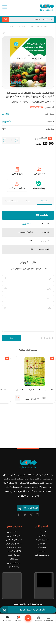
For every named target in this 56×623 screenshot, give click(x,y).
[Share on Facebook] (9, 33)
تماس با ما (42, 532)
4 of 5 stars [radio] (44, 338)
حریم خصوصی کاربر (42, 555)
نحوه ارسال (42, 543)
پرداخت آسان (14, 567)
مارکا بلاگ (42, 547)
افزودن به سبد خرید (32, 610)
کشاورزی (12, 26)
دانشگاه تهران (27, 223)
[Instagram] (37, 515)
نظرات (28, 201)
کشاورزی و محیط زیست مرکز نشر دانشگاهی (35, 389)
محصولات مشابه (11, 201)
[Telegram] (31, 515)
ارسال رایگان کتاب (17, 187)
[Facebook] (18, 515)
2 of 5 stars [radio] (50, 338)
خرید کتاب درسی (14, 532)
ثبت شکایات (42, 536)
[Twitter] (25, 515)
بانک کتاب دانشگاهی (26, 26)
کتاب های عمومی (14, 547)
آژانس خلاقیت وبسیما (23, 604)
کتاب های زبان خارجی (14, 543)
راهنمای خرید (39, 173)
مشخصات (44, 201)
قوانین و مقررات (17, 173)
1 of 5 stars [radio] (52, 338)
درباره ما (42, 551)
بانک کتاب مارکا (41, 26)
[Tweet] (20, 33)
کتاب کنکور (14, 559)
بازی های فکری (14, 555)
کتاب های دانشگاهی (14, 540)
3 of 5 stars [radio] (47, 338)
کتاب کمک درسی (14, 536)
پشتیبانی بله (39, 188)
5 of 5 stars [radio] (41, 338)
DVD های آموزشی (14, 551)
